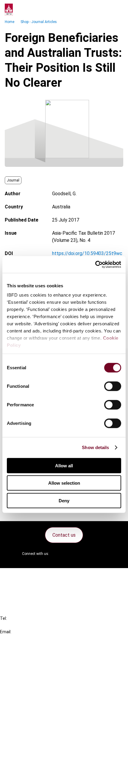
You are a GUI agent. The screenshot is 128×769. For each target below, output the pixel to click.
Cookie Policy (26, 739)
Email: (5, 631)
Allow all (64, 465)
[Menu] (117, 10)
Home (9, 22)
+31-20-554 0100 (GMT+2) (28, 625)
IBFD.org (21, 657)
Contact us (64, 535)
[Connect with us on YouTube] (87, 554)
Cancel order (25, 576)
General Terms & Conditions (41, 717)
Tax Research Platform (36, 668)
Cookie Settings (29, 750)
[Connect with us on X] (58, 554)
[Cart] (105, 10)
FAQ (16, 587)
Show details (95, 447)
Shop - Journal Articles (39, 22)
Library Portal (26, 690)
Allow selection (64, 483)
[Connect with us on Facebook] (101, 554)
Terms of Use (26, 760)
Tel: (3, 618)
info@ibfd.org (14, 638)
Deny (64, 500)
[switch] (112, 386)
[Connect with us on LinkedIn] (73, 554)
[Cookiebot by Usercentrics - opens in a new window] (95, 264)
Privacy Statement (32, 728)
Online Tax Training (31, 679)
